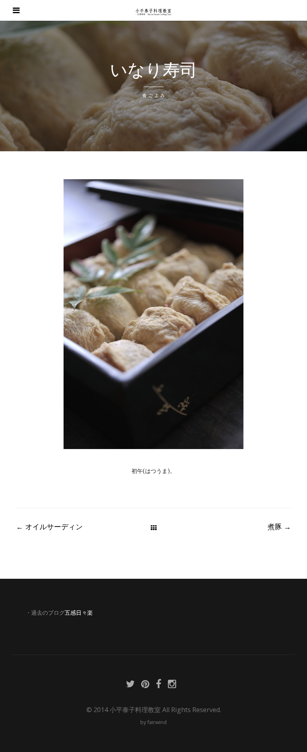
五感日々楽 (79, 612)
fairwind (157, 722)
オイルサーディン (49, 526)
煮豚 (279, 526)
